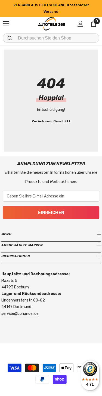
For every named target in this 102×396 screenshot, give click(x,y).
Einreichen (51, 212)
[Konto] (81, 24)
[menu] (6, 23)
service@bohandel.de (20, 313)
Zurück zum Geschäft (51, 121)
